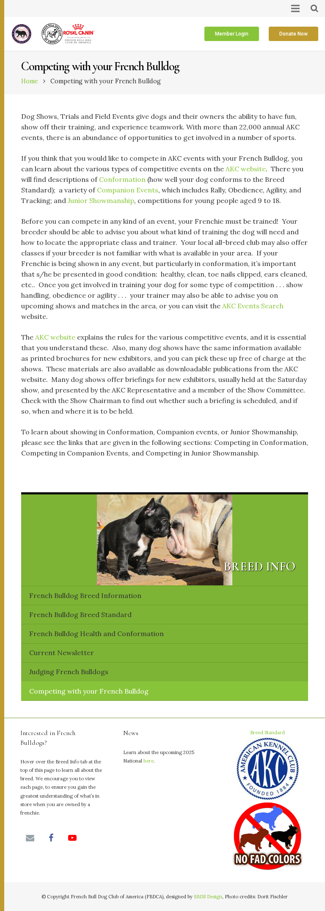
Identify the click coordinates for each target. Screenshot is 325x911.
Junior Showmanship (101, 200)
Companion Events (127, 190)
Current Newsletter (61, 652)
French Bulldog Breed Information (85, 595)
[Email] (30, 837)
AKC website (246, 169)
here (148, 761)
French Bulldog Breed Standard (80, 614)
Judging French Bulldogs (68, 671)
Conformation (122, 179)
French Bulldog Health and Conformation (96, 633)
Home (29, 81)
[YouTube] (72, 837)
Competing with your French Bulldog (89, 691)
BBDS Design (208, 897)
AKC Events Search (253, 306)
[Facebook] (51, 837)
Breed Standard (267, 732)
